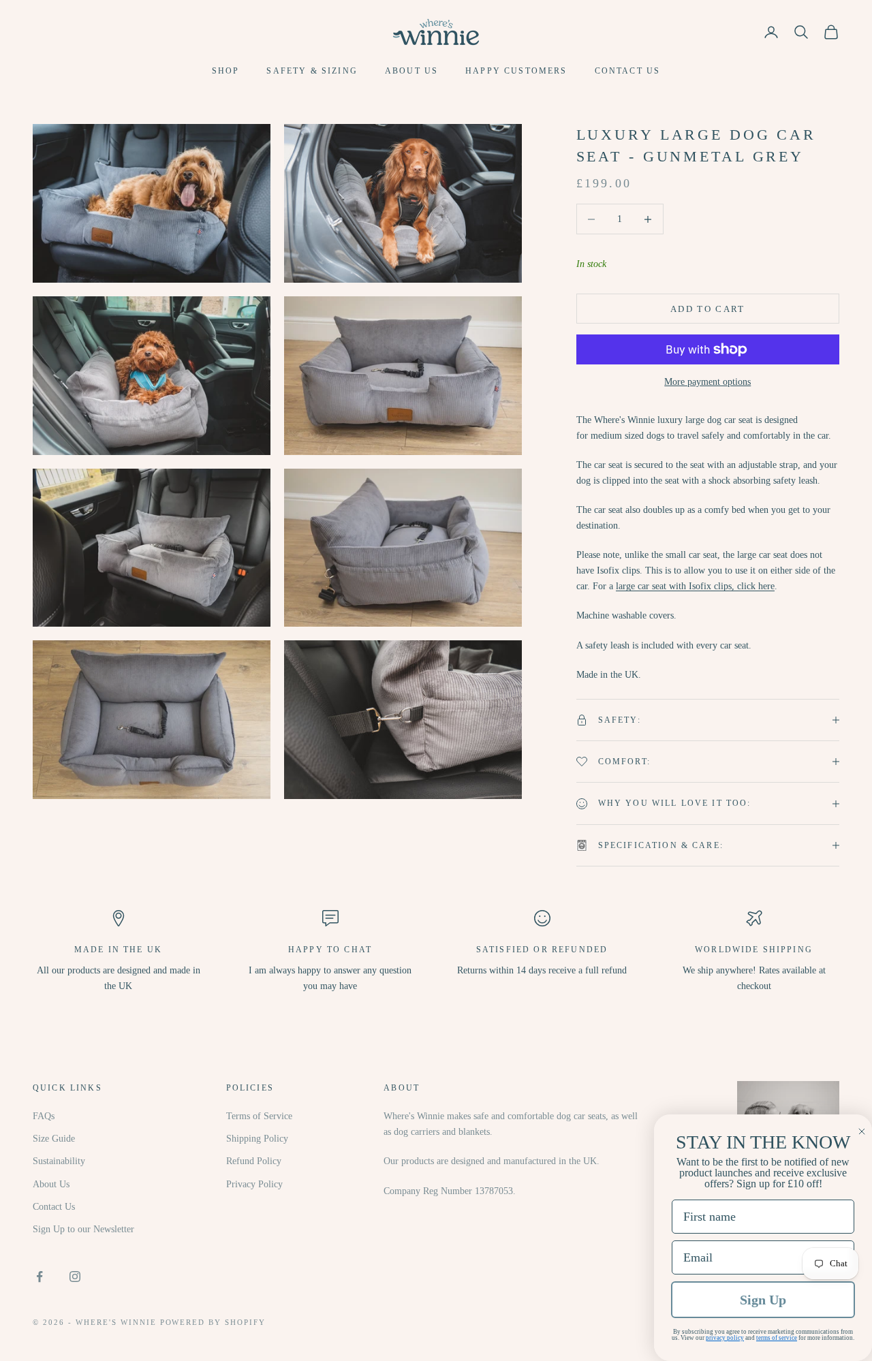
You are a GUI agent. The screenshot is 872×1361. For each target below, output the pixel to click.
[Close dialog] (862, 1131)
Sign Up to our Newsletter (83, 1229)
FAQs (43, 1116)
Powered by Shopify (213, 1322)
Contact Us (628, 71)
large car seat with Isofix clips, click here (695, 586)
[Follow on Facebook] (39, 1276)
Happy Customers (516, 71)
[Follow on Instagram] (75, 1276)
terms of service (776, 1337)
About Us (411, 71)
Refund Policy (253, 1161)
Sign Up (763, 1299)
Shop (226, 71)
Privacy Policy (254, 1184)
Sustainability (59, 1161)
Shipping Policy (257, 1138)
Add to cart (707, 309)
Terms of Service (259, 1116)
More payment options (707, 382)
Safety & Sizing (311, 71)
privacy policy (725, 1337)
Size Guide (54, 1138)
